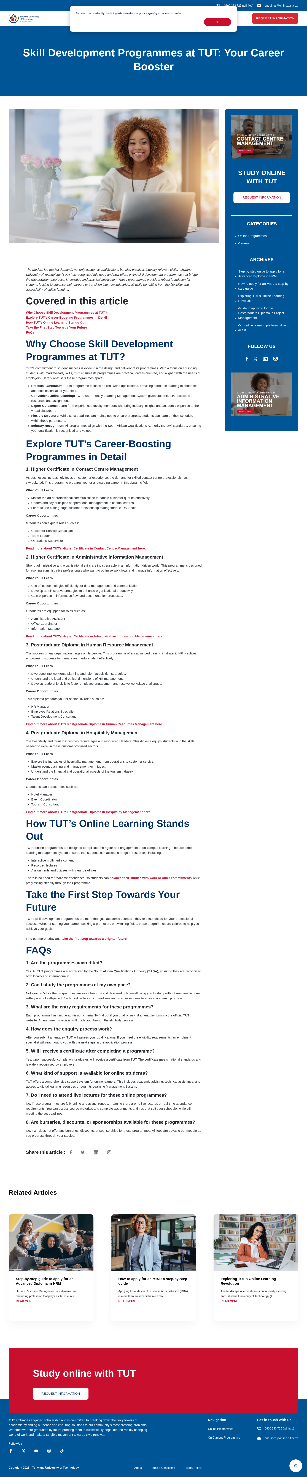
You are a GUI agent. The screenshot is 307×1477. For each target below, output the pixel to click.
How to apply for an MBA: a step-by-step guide (264, 286)
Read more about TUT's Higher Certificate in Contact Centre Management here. (86, 548)
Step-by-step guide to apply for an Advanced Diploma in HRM (262, 274)
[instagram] (275, 358)
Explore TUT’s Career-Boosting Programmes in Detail (66, 317)
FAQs (30, 332)
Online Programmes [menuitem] (220, 1428)
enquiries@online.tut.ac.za (281, 5)
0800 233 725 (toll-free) (279, 1428)
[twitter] (255, 358)
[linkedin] (265, 358)
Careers (244, 243)
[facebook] (247, 358)
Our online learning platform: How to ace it (263, 328)
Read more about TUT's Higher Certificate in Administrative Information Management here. (94, 636)
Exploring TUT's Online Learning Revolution (261, 298)
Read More (24, 1301)
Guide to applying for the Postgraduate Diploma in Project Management (261, 313)
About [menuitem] (138, 1467)
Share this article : (45, 1152)
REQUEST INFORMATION (262, 197)
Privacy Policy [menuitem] (192, 1467)
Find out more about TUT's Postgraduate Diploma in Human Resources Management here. (94, 724)
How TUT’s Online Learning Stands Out (55, 322)
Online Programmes (252, 235)
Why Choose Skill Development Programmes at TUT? (66, 312)
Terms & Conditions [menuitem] (162, 1467)
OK (218, 21)
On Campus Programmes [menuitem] (224, 1437)
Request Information (275, 18)
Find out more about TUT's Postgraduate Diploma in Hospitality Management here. (88, 812)
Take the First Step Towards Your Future (56, 327)
